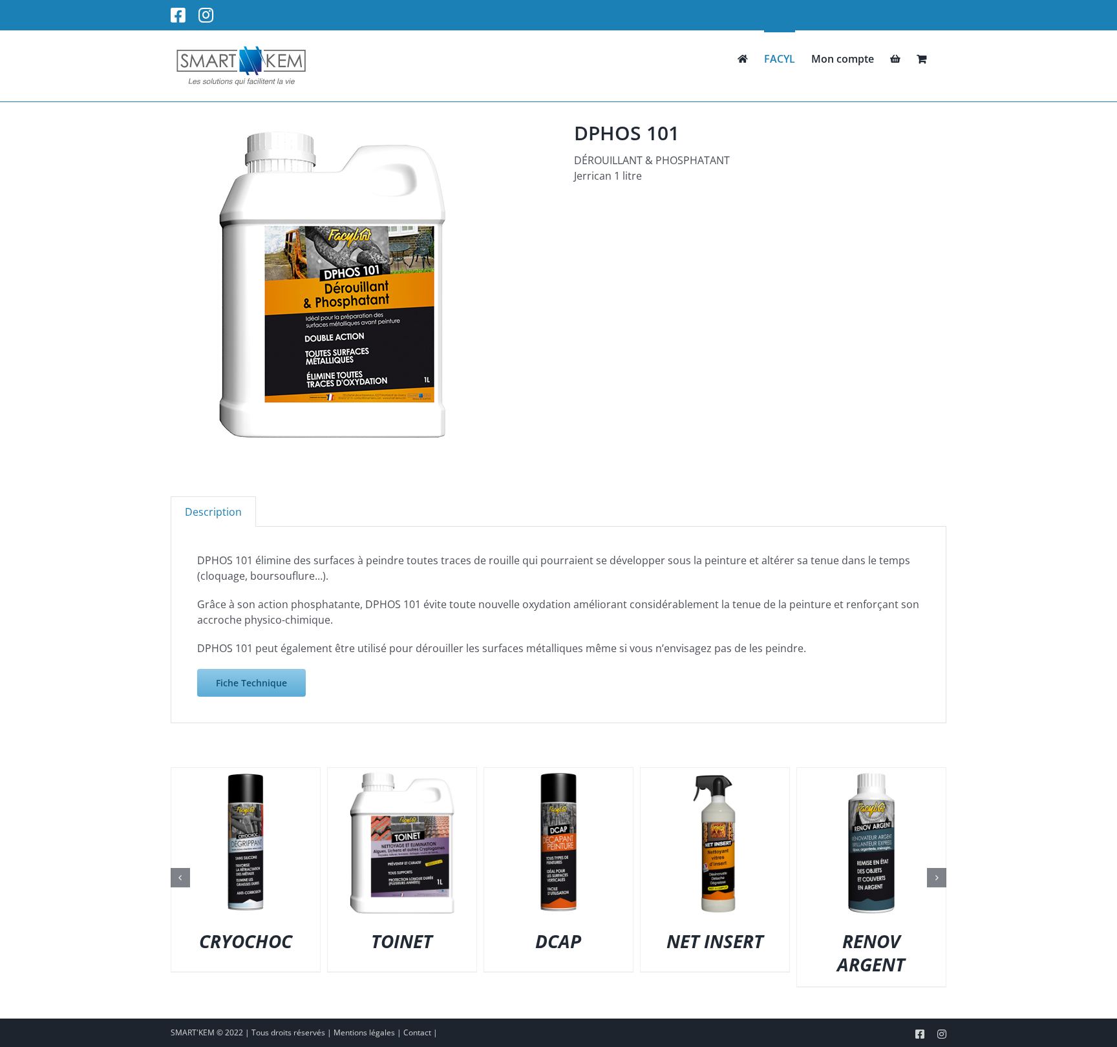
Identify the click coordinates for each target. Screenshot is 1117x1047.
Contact (417, 1032)
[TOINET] (402, 775)
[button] (180, 877)
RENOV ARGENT (871, 953)
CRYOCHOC (245, 941)
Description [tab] (213, 512)
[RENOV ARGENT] (871, 775)
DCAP (558, 941)
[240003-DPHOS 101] (332, 283)
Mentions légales (364, 1032)
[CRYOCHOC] (245, 775)
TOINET (401, 941)
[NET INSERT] (715, 775)
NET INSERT (714, 941)
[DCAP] (558, 775)
